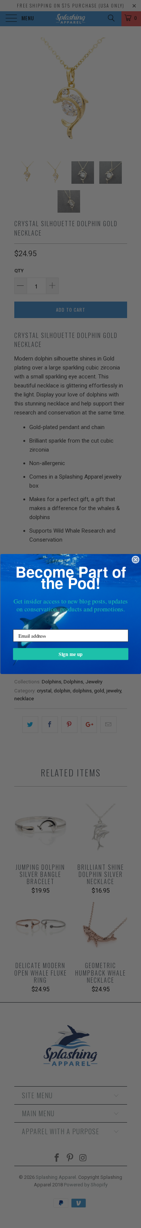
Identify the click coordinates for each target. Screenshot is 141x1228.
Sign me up (70, 654)
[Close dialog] (135, 559)
